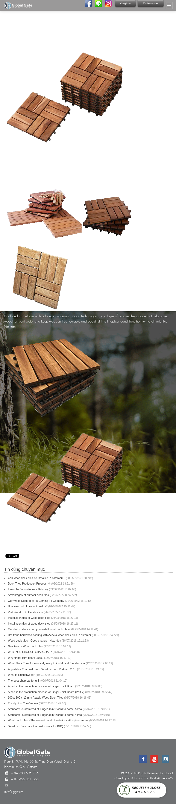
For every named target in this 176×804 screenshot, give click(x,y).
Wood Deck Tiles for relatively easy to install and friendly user (46, 663)
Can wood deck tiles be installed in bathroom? (36, 578)
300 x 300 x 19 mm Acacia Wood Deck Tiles (35, 697)
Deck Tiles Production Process (27, 583)
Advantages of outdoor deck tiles (28, 595)
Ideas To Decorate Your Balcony (28, 589)
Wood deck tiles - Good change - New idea (34, 640)
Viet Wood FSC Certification (25, 612)
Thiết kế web (158, 778)
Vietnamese (151, 3)
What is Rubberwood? (21, 674)
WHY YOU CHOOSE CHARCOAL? (30, 652)
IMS (170, 778)
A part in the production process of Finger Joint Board (41, 686)
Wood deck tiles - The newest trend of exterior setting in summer (48, 720)
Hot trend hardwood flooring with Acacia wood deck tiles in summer (49, 635)
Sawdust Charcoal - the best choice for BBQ (35, 726)
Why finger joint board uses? (25, 657)
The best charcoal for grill (23, 680)
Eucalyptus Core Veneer (23, 703)
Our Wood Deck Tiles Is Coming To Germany (36, 600)
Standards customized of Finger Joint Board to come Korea (45, 709)
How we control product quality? (27, 606)
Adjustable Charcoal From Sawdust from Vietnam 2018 (42, 669)
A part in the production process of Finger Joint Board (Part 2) (46, 692)
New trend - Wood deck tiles (25, 646)
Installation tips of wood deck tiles (29, 617)
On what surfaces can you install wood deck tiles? (39, 629)
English (125, 3)
